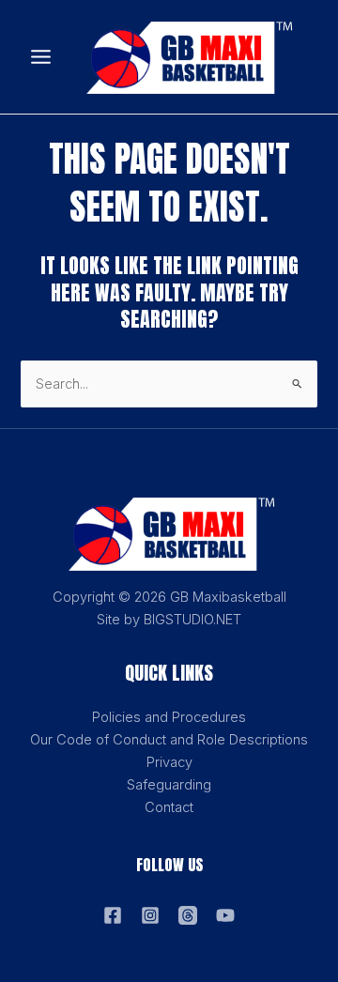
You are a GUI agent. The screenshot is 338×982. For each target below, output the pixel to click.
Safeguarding (169, 784)
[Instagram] (150, 915)
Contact (169, 807)
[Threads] (187, 915)
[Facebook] (112, 915)
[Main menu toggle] (41, 57)
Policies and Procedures (169, 717)
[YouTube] (225, 915)
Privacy (169, 762)
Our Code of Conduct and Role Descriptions (169, 739)
